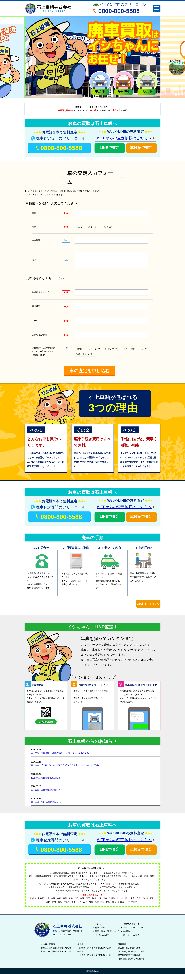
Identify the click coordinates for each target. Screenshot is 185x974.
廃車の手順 (100, 927)
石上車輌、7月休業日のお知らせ (45, 778)
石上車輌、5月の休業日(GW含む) (46, 802)
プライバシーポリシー (133, 927)
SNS (145, 349)
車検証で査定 (141, 148)
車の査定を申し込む (90, 370)
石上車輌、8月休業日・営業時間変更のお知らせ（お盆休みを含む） (61, 753)
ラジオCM (112, 349)
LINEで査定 (110, 148)
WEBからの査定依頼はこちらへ (124, 138)
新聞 (80, 349)
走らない (94, 227)
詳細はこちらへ (148, 603)
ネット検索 (130, 349)
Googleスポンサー (86, 354)
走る (80, 227)
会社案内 (127, 931)
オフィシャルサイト (132, 935)
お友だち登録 (46, 721)
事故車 (109, 227)
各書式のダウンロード (133, 924)
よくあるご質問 (102, 935)
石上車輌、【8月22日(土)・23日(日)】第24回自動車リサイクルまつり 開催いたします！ (70, 765)
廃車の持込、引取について (107, 931)
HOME (98, 924)
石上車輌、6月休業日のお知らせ (45, 790)
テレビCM (95, 349)
